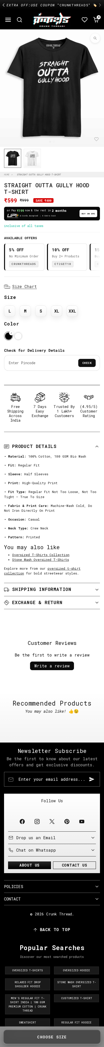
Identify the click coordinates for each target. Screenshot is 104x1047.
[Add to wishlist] (96, 139)
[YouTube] (82, 821)
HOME (6, 174)
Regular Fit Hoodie (76, 1022)
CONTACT (12, 898)
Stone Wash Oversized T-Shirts (40, 560)
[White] (18, 336)
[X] (52, 821)
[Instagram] (37, 821)
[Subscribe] (92, 779)
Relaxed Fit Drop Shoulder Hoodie (28, 984)
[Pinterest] (67, 821)
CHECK (87, 363)
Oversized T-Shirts (27, 970)
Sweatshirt (27, 1022)
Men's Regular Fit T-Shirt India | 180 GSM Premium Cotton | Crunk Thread (27, 1004)
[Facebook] (22, 821)
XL (56, 311)
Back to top (55, 929)
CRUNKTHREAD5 (23, 264)
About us (29, 865)
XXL (72, 311)
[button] (8, 20)
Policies (13, 886)
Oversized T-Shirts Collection (40, 555)
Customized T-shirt (76, 998)
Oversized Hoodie (76, 970)
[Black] (8, 336)
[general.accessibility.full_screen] (95, 38)
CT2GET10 (62, 264)
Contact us (74, 865)
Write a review (52, 665)
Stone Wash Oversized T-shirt (76, 984)
